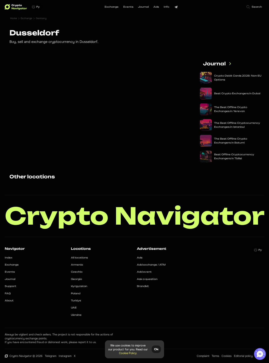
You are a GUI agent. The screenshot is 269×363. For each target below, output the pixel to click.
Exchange (26, 18)
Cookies (227, 356)
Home (13, 18)
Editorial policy (243, 356)
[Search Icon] (254, 6)
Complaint (203, 356)
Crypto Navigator (135, 216)
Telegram (50, 356)
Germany (41, 18)
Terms (215, 356)
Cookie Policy (127, 353)
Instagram (65, 356)
